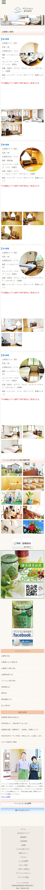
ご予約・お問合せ (23, 869)
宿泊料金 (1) (5, 687)
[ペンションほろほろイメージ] (33, 483)
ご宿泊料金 (23, 841)
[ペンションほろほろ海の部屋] (11, 115)
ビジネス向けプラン (23, 849)
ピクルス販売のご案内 (9, 742)
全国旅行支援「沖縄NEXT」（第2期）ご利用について (19, 729)
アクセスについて (23, 810)
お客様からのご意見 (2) (9, 662)
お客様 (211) (5, 656)
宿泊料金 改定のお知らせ (10, 717)
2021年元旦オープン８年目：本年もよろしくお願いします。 (22, 736)
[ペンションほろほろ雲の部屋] (11, 325)
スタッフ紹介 (6, 797)
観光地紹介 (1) (6, 699)
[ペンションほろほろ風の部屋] (11, 218)
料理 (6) (4, 693)
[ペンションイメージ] (33, 498)
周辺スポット (23, 853)
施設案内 (23, 837)
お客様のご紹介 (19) (8, 668)
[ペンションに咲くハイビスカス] (33, 527)
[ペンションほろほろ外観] (11, 469)
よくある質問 (23, 861)
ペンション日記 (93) (8, 681)
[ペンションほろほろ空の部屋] (11, 432)
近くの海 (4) (5, 705)
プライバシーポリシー (23, 873)
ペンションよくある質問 (22, 803)
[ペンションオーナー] (11, 498)
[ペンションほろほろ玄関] (33, 469)
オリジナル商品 (23, 877)
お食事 (23, 845)
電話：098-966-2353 (22, 888)
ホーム (23, 829)
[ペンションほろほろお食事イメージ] (11, 512)
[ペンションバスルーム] (11, 483)
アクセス (23, 857)
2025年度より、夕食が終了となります (14, 723)
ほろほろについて (23, 833)
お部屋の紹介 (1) (7, 674)
